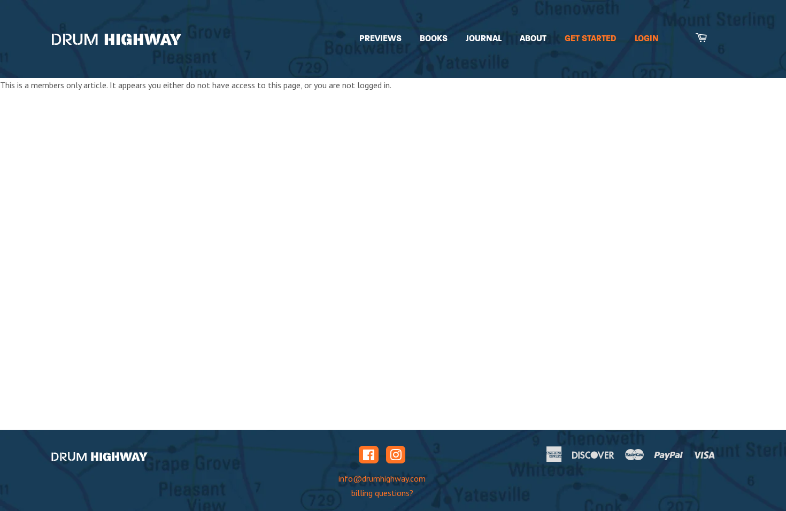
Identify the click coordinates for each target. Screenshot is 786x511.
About (533, 38)
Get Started (591, 38)
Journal (484, 38)
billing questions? (382, 492)
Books (434, 38)
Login (647, 38)
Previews (380, 38)
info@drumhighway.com (382, 478)
